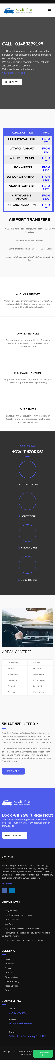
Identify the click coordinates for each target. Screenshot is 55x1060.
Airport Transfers (12, 919)
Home (7, 959)
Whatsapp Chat (14, 835)
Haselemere (38, 674)
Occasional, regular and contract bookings (23, 940)
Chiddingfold (39, 680)
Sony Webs (29, 1054)
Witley (10, 668)
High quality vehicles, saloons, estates (21, 928)
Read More (7, 883)
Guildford (37, 668)
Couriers (8, 972)
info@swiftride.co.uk (20, 1023)
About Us (9, 963)
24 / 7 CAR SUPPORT (28, 294)
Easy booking (10, 910)
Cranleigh (12, 680)
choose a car (29, 548)
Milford (36, 662)
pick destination (28, 484)
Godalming (12, 662)
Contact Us (9, 990)
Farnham (11, 692)
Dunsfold (37, 686)
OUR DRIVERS (28, 409)
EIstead (11, 686)
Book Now (11, 82)
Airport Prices (11, 977)
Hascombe (12, 674)
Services (8, 968)
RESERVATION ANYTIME (28, 373)
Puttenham (38, 692)
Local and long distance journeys (19, 915)
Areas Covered (11, 985)
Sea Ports (8, 923)
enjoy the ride (28, 580)
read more (12, 771)
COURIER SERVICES (28, 333)
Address (12, 1032)
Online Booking (11, 981)
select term (28, 516)
